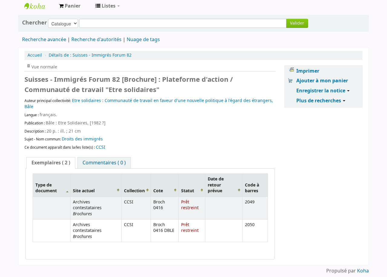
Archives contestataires (39, 6)
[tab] (50, 163)
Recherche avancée (44, 39)
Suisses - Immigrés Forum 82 (90, 55)
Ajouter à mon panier (322, 80)
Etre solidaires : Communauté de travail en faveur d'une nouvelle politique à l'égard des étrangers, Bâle (148, 103)
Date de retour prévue (216, 185)
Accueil (35, 55)
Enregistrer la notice (321, 90)
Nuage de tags (143, 39)
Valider (297, 23)
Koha (363, 271)
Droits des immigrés (82, 139)
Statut (187, 191)
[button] (69, 6)
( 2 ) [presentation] (50, 163)
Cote (158, 191)
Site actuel (84, 191)
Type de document (46, 188)
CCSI (100, 147)
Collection (134, 191)
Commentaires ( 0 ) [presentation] (104, 163)
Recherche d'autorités (96, 39)
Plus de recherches (319, 100)
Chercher (34, 23)
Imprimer (307, 71)
